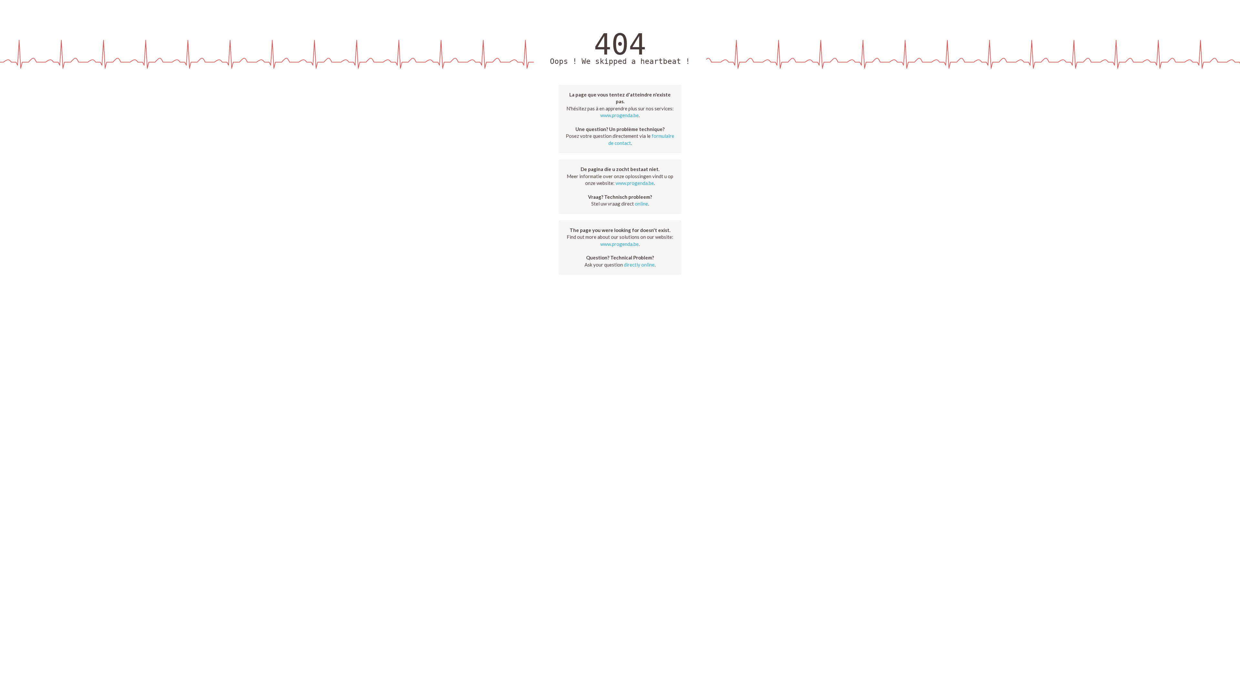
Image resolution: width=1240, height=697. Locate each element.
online (641, 204)
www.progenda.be (619, 115)
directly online (639, 265)
